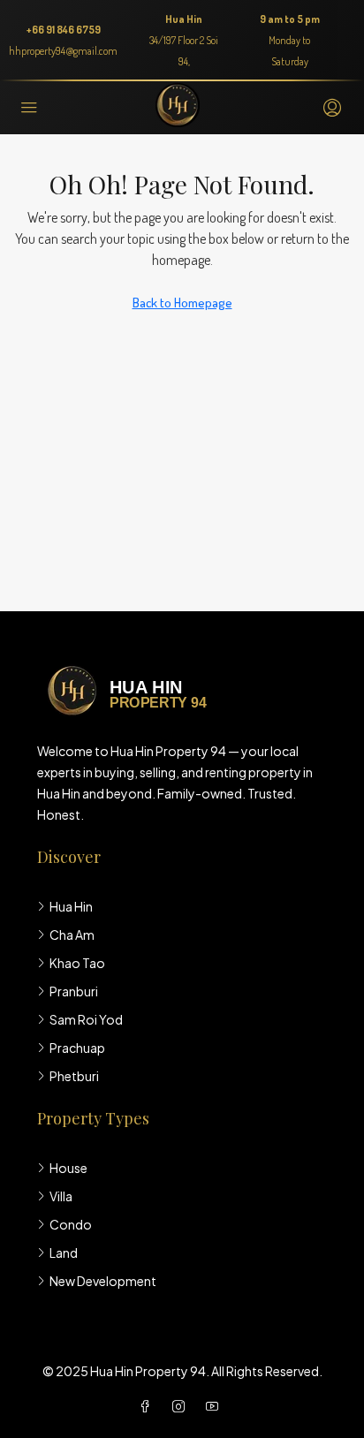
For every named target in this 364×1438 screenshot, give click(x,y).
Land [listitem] (63, 1252)
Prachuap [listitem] (77, 1048)
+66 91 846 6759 (64, 29)
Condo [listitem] (70, 1224)
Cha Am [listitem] (72, 934)
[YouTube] (215, 1406)
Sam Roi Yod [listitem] (86, 1019)
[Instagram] (182, 1406)
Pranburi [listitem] (73, 991)
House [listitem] (68, 1168)
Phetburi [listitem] (74, 1076)
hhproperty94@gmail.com (63, 50)
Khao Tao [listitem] (77, 963)
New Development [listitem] (102, 1281)
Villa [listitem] (60, 1196)
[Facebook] (148, 1406)
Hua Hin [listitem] (71, 906)
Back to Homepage (182, 302)
